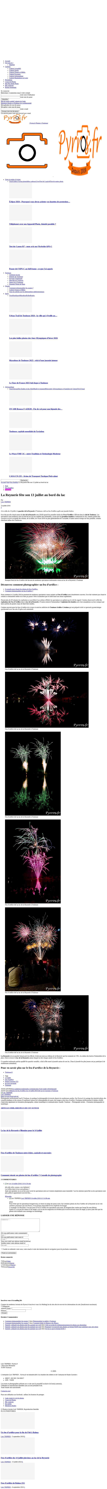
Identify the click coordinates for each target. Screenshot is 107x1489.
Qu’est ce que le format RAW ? (55, 1329)
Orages (7, 286)
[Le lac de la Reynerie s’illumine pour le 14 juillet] (12, 1126)
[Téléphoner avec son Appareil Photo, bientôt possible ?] (20, 220)
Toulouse (8, 273)
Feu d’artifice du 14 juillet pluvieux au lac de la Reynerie (25, 1458)
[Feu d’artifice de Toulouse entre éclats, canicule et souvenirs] (12, 1149)
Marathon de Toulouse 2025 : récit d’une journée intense (33, 360)
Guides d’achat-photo (19, 181)
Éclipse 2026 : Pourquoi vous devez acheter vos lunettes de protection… (39, 202)
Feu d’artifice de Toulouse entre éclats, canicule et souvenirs (26, 1153)
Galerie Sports (14, 70)
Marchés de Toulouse (16, 280)
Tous (10, 181)
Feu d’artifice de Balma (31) (13, 1483)
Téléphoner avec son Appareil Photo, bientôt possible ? (32, 224)
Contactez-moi (5, 1391)
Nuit (7, 482)
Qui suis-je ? (9, 63)
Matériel (12, 65)
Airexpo (15, 389)
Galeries (7, 67)
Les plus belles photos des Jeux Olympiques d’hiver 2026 (33, 338)
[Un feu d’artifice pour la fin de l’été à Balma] (18, 1428)
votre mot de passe (26, 97)
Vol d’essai (81, 389)
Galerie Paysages (14, 74)
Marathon (23, 295)
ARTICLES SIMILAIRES (10, 1108)
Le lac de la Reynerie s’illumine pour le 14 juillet (21, 1130)
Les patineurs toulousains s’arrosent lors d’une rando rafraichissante (34, 1089)
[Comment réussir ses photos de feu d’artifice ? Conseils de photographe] (12, 1171)
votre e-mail (24, 109)
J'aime (8, 1261)
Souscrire (11, 1267)
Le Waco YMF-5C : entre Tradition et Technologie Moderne (34, 454)
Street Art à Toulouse (16, 282)
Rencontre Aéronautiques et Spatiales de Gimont (61, 389)
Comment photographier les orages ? (21, 288)
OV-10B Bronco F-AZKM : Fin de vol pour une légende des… (35, 409)
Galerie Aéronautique (16, 76)
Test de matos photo (56, 181)
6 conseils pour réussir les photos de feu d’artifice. (21, 589)
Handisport (16, 295)
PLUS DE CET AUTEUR (29, 1108)
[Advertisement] (53, 1282)
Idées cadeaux (31, 181)
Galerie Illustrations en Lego (18, 78)
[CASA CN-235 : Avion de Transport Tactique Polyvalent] (20, 472)
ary (10, 1184)
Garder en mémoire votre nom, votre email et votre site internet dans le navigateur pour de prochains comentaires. (40, 1249)
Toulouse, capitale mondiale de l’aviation (26, 431)
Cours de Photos (10, 82)
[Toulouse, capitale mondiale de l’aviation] (20, 427)
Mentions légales (10, 1406)
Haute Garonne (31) (11, 1081)
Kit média (8, 1404)
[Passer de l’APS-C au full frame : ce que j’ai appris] (20, 265)
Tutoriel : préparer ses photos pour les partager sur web (23, 1325)
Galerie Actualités (15, 68)
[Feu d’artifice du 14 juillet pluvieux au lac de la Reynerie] (18, 1454)
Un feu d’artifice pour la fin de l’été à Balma (20, 1432)
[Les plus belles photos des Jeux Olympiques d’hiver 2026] (20, 334)
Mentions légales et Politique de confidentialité (16, 103)
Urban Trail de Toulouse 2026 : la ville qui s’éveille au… (33, 316)
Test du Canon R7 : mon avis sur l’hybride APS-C (30, 246)
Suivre (12, 1263)
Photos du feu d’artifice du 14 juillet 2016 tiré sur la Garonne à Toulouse (34, 1091)
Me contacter (9, 85)
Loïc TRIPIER (6, 502)
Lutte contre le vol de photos (14, 1398)
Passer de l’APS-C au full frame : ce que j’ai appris (31, 269)
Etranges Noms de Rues (17, 284)
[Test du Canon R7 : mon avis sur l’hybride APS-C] (20, 242)
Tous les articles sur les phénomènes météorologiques (26, 292)
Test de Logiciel (44, 181)
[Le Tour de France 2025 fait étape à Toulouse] (20, 379)
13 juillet (8, 1078)
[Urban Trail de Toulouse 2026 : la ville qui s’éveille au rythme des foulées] (20, 312)
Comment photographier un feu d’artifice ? (19, 591)
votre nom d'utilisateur (27, 95)
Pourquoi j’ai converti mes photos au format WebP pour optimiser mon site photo (71, 1327)
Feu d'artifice (14, 482)
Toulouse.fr (9, 1072)
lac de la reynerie (10, 1083)
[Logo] (27, 176)
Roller (28, 295)
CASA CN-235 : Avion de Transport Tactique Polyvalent (33, 476)
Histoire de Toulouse (16, 277)
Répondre (8, 1196)
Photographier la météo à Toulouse (44, 1321)
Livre (37, 181)
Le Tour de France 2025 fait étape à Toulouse (28, 383)
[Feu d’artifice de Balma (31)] (18, 1479)
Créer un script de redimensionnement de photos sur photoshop (65, 1325)
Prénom (3, 1310)
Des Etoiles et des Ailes (25, 389)
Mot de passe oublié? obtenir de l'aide (13, 101)
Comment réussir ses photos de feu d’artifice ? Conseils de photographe (31, 1175)
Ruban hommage (10, 87)
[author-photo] (6, 1092)
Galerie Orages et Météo (17, 72)
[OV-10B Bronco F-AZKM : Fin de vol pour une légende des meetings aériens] (20, 405)
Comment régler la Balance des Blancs (46, 1323)
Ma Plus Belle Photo (12, 84)
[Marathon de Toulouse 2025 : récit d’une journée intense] (20, 356)
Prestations (8, 80)
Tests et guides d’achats (12, 179)
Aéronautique (9, 387)
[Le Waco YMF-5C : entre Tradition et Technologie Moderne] (20, 450)
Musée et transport (39, 389)
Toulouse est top (14, 275)
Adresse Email (6, 1308)
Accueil (7, 61)
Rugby (32, 295)
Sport (7, 294)
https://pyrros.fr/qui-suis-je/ (9, 1096)
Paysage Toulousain (15, 278)
